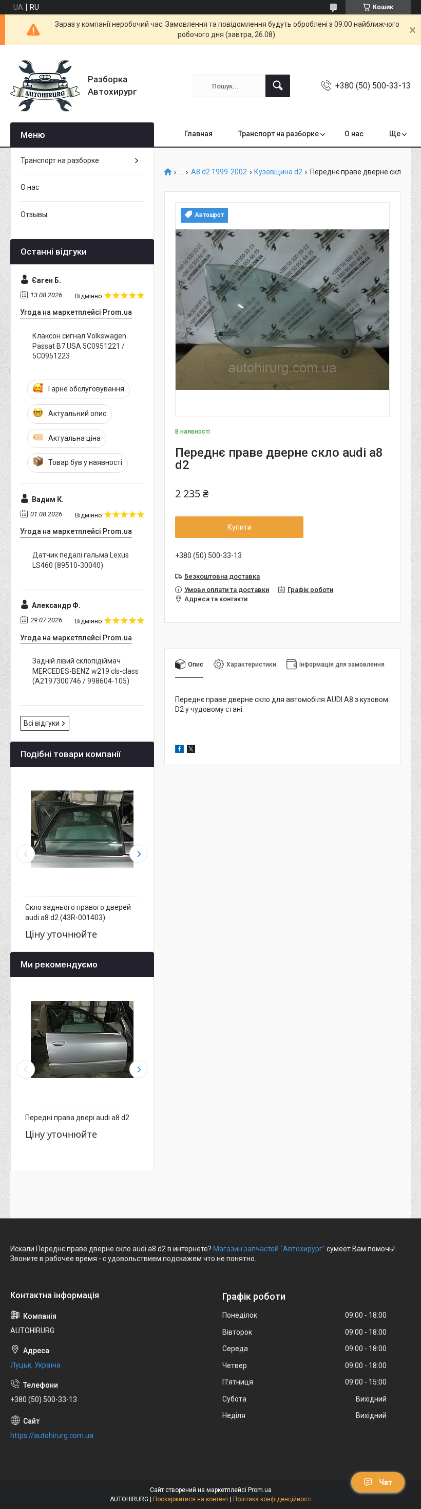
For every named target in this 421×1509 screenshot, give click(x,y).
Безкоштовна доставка (222, 576)
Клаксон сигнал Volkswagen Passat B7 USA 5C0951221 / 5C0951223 (79, 346)
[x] (191, 750)
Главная (198, 134)
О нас (354, 134)
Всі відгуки (42, 723)
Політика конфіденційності (272, 1499)
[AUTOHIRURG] (45, 86)
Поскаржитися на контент (190, 1499)
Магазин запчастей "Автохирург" (269, 1249)
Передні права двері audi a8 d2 (77, 1117)
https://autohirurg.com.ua (51, 1435)
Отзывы (34, 214)
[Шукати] (277, 86)
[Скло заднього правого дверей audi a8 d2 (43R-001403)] (82, 829)
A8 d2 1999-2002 (219, 172)
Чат (385, 1482)
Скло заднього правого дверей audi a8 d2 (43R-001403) (78, 912)
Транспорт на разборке (278, 134)
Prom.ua (260, 1490)
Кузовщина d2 (278, 172)
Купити (239, 527)
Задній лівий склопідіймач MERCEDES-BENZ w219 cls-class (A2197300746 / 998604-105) (85, 671)
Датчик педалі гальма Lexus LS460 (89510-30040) (80, 560)
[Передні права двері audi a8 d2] (82, 1039)
